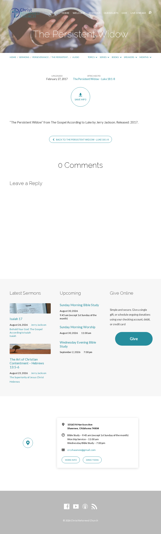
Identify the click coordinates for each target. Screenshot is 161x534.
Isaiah (13, 336)
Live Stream (138, 13)
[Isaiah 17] (30, 311)
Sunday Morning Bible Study (79, 305)
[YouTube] (76, 506)
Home (65, 13)
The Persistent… (60, 57)
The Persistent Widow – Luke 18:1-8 (94, 79)
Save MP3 (80, 99)
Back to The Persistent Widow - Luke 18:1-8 (82, 139)
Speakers (129, 57)
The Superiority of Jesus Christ (27, 377)
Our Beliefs (111, 13)
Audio (75, 57)
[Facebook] (66, 506)
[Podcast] (85, 506)
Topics (91, 57)
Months (144, 57)
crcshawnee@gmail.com (81, 449)
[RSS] (94, 506)
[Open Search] (150, 12)
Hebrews (15, 381)
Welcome (79, 13)
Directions (92, 460)
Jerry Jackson (38, 324)
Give (124, 13)
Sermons (94, 13)
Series (103, 57)
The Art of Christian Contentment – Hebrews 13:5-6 (27, 363)
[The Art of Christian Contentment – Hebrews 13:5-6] (30, 351)
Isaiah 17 (16, 319)
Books (115, 57)
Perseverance (40, 57)
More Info (71, 460)
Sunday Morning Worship (77, 327)
